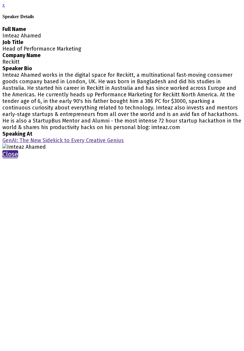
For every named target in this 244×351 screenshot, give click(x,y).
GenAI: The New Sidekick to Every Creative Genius (63, 140)
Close (10, 154)
